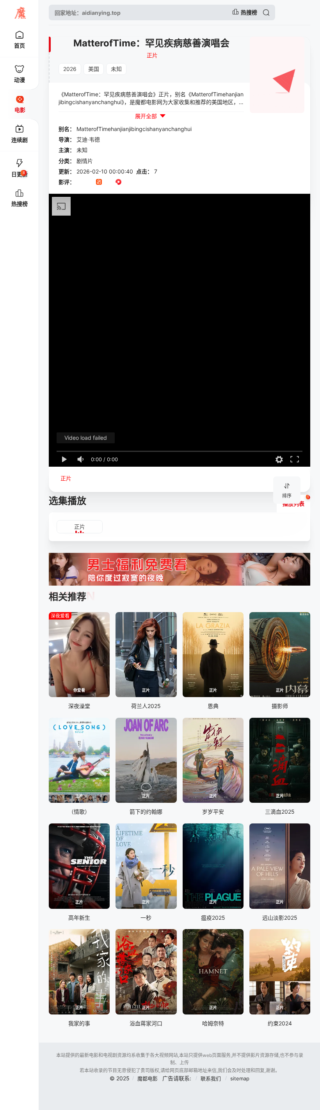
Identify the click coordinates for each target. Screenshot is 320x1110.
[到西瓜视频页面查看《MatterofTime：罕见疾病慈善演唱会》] (118, 182)
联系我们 (211, 1078)
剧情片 (84, 161)
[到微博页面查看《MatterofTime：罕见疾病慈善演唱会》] (128, 182)
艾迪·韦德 (88, 139)
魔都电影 (147, 1078)
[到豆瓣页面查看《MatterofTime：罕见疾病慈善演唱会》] (79, 182)
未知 (116, 69)
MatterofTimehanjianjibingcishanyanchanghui (134, 129)
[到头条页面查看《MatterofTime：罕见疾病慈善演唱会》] (109, 182)
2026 (69, 69)
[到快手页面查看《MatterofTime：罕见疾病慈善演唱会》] (99, 182)
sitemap (239, 1078)
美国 (93, 69)
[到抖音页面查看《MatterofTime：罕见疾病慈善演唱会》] (89, 182)
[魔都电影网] (19, 12)
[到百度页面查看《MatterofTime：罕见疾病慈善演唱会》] (138, 182)
